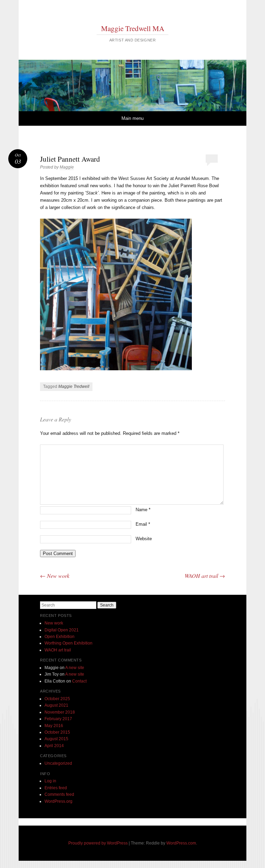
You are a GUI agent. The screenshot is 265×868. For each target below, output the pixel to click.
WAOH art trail (205, 575)
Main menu (132, 118)
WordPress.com (181, 843)
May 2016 (54, 725)
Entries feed (56, 787)
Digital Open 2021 (62, 630)
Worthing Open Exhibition (68, 643)
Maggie (67, 167)
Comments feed (59, 794)
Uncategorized (58, 763)
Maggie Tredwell (73, 386)
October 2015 (57, 732)
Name (143, 509)
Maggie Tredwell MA (132, 28)
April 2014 (54, 745)
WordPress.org (58, 801)
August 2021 (56, 705)
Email (143, 524)
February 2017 (58, 718)
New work (54, 575)
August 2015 (56, 738)
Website (144, 538)
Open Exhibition (60, 636)
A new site (74, 667)
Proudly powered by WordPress (98, 843)
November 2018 (60, 712)
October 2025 (57, 698)
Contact (79, 681)
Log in (50, 781)
